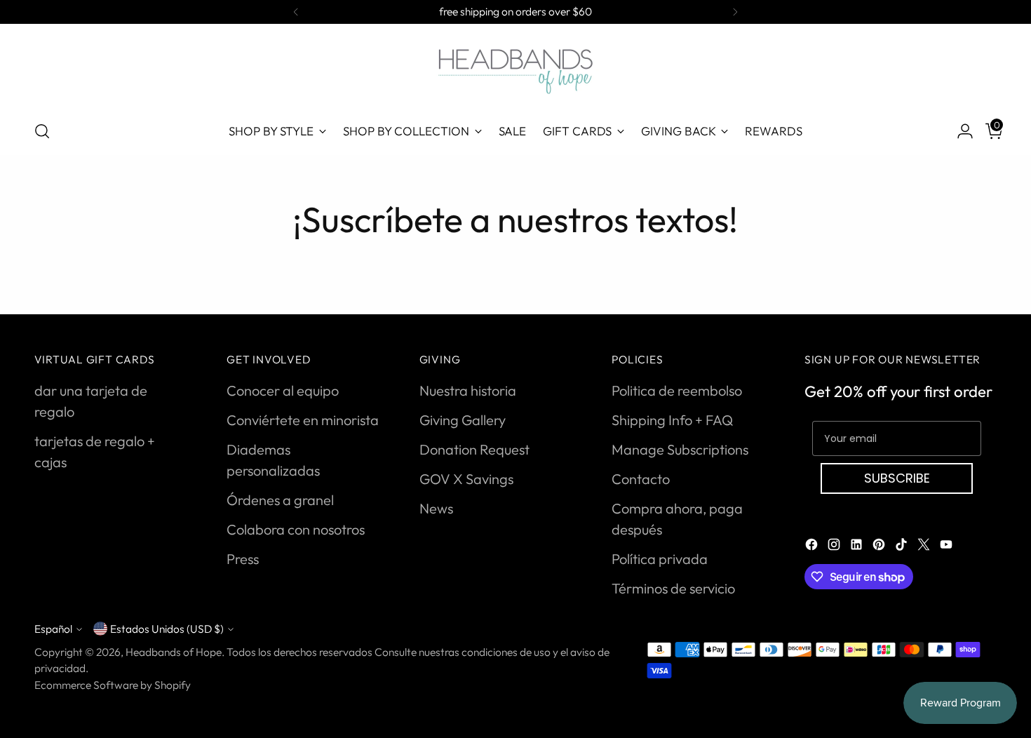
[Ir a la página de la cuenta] (959, 131)
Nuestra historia (467, 390)
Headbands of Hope (174, 652)
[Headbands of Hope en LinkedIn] (857, 546)
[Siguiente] (735, 12)
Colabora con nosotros (296, 529)
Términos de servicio (673, 588)
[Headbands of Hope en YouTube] (947, 546)
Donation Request (474, 449)
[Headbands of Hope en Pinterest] (880, 546)
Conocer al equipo (283, 390)
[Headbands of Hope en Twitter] (925, 546)
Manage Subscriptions (680, 449)
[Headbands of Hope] (515, 69)
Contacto (641, 479)
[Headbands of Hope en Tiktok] (902, 546)
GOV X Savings (466, 479)
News (436, 508)
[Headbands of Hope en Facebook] (812, 546)
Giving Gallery (462, 420)
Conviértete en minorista (303, 420)
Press (243, 559)
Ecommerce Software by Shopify (112, 685)
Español (53, 629)
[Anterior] (296, 12)
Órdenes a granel (280, 500)
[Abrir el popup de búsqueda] (42, 131)
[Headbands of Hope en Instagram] (835, 546)
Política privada (660, 559)
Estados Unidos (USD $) (167, 629)
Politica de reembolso (677, 390)
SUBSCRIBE (897, 478)
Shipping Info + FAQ (672, 420)
